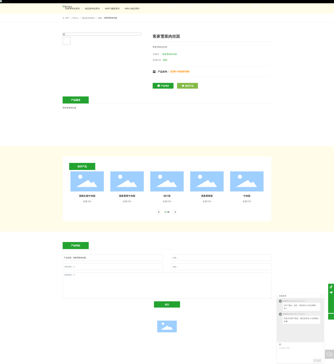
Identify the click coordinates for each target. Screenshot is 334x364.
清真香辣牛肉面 (87, 196)
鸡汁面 (127, 196)
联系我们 (217, 337)
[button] (159, 212)
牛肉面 (206, 196)
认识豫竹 (133, 337)
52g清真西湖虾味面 (247, 196)
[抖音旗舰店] (331, 287)
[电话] (331, 304)
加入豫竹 (200, 337)
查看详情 (87, 201)
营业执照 (181, 343)
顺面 (100, 18)
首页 (117, 337)
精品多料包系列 (88, 18)
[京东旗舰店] (331, 292)
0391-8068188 (179, 71)
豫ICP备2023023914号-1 (163, 343)
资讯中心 (167, 337)
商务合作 (184, 337)
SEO (188, 343)
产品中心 (75, 18)
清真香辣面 (167, 196)
